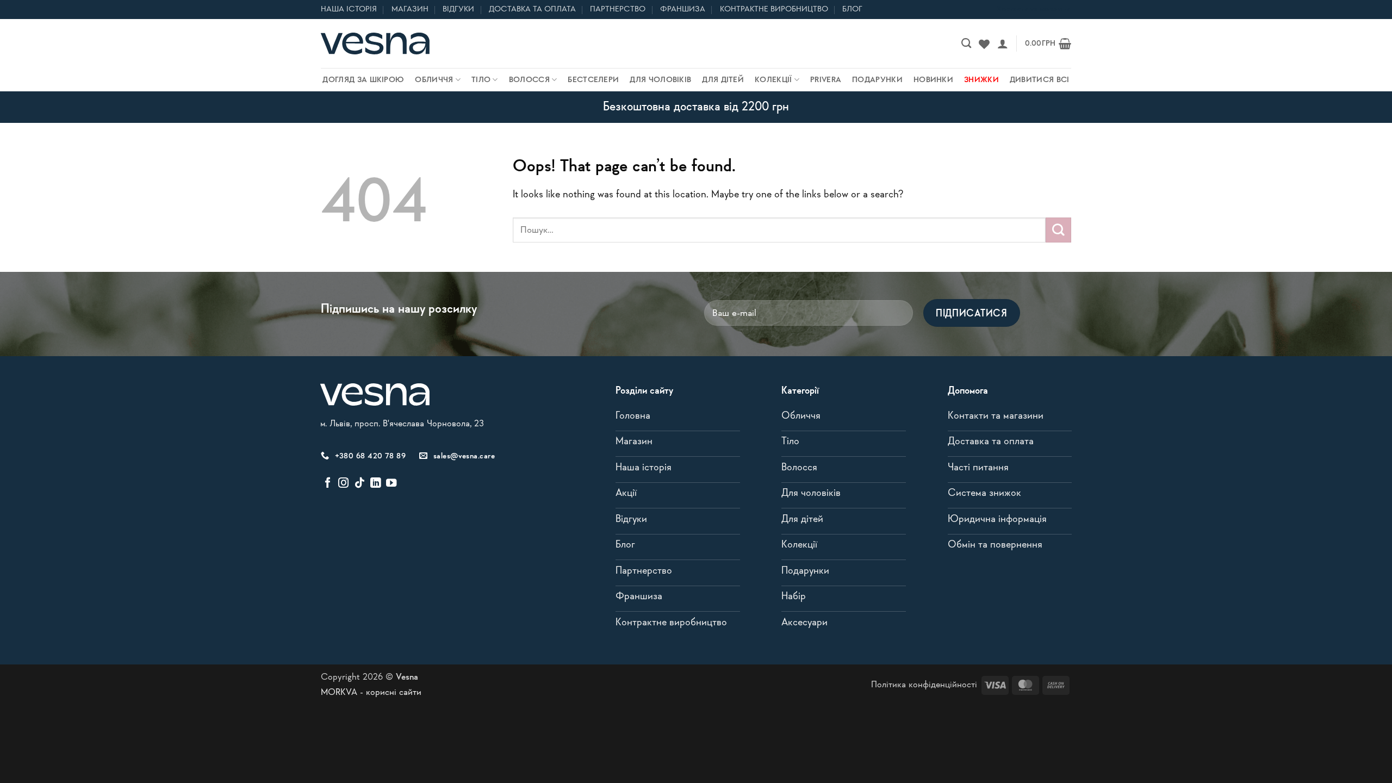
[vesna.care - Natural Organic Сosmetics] (375, 43)
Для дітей (723, 80)
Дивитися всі (1040, 80)
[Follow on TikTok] (360, 483)
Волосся (529, 80)
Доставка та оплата (532, 9)
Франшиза (682, 9)
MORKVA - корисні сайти (371, 692)
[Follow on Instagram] (343, 483)
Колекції (773, 80)
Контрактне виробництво (774, 9)
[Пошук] (966, 43)
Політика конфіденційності (924, 684)
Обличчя (434, 80)
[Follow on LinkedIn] (375, 483)
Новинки (933, 80)
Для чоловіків (660, 80)
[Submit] (1058, 230)
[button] (1002, 43)
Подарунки (877, 80)
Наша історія (349, 9)
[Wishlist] (984, 43)
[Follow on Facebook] (327, 483)
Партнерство (617, 9)
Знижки (981, 80)
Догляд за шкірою (363, 80)
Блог (852, 9)
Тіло (480, 80)
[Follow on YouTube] (391, 483)
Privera (825, 80)
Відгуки (458, 9)
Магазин (409, 9)
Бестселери (593, 80)
